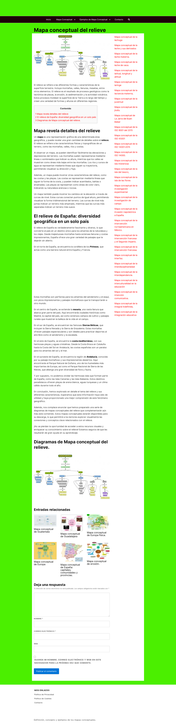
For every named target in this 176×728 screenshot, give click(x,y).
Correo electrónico (45, 631)
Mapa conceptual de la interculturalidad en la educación (125, 283)
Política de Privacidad (44, 694)
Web (36, 644)
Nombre (38, 619)
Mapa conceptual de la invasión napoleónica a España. (125, 212)
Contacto (119, 19)
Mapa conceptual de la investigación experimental (125, 188)
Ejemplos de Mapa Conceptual (93, 19)
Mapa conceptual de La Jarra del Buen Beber (124, 118)
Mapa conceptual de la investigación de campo (125, 200)
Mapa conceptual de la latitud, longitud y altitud (125, 73)
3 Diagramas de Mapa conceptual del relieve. (57, 120)
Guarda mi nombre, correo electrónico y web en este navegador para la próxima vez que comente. (67, 661)
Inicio (48, 19)
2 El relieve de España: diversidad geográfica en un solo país (65, 117)
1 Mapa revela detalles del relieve (51, 114)
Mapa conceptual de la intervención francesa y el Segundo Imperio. (125, 238)
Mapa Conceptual (64, 19)
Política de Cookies (42, 699)
